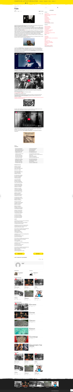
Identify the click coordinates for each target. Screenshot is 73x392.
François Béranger (33, 336)
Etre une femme (47, 33)
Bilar (45, 39)
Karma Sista (26, 287)
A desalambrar (47, 13)
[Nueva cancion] (18, 282)
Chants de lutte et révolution (26, 1)
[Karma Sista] (28, 282)
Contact (53, 1)
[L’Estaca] (39, 282)
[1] (24, 29)
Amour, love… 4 (47, 43)
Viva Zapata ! (20, 272)
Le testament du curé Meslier (49, 42)
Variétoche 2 (35, 272)
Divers (50, 1)
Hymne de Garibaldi (47, 26)
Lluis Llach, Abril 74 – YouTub (18, 92)
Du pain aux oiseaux (47, 19)
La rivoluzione (47, 17)
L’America (16, 372)
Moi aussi (46, 16)
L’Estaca (36, 287)
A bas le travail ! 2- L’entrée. (49, 45)
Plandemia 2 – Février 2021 (48, 41)
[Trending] (16, 279)
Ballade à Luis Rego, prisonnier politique (50, 14)
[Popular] (36, 279)
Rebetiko (46, 44)
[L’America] (18, 293)
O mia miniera (47, 31)
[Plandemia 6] (21, 331)
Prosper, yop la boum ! (48, 27)
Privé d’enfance (47, 18)
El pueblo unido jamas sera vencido (50, 32)
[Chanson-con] (39, 293)
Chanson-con (37, 298)
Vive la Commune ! (47, 40)
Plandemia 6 (32, 328)
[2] (27, 35)
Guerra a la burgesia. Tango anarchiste (35, 345)
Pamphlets (46, 1)
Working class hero (47, 15)
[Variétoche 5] (28, 293)
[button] (55, 1)
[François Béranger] (21, 339)
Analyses (41, 1)
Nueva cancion (16, 287)
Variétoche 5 (26, 298)
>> (52, 46)
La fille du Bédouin (47, 28)
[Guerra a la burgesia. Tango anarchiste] (21, 347)
